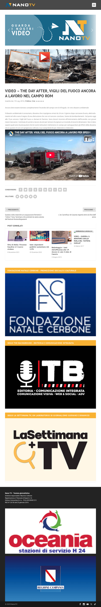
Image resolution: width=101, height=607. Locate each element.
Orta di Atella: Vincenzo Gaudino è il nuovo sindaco (17, 247)
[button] (50, 30)
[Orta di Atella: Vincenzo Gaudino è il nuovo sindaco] (17, 236)
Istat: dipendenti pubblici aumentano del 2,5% (39, 247)
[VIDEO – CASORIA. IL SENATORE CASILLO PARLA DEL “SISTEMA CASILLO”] (84, 232)
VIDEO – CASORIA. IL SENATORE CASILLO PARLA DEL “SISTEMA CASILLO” (82, 239)
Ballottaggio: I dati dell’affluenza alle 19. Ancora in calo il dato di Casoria (61, 250)
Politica (28, 101)
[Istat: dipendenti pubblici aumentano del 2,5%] (39, 236)
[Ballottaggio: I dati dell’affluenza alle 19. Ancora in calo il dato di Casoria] (61, 237)
